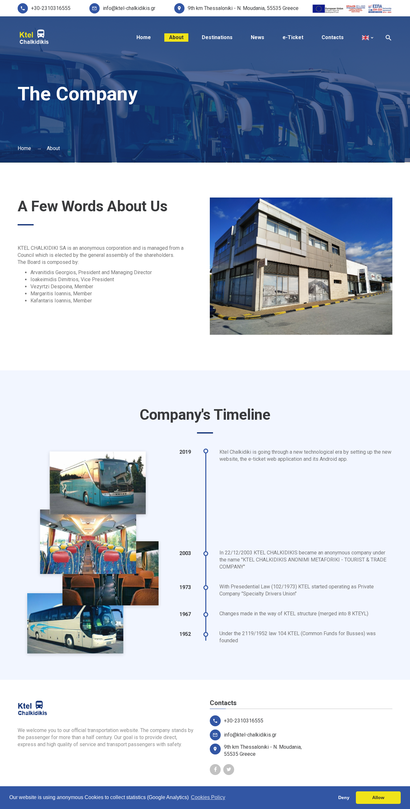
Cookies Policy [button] (208, 797)
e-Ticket (293, 37)
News (257, 37)
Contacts (333, 37)
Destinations (217, 37)
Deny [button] (343, 797)
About (176, 37)
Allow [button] (378, 797)
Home (143, 37)
